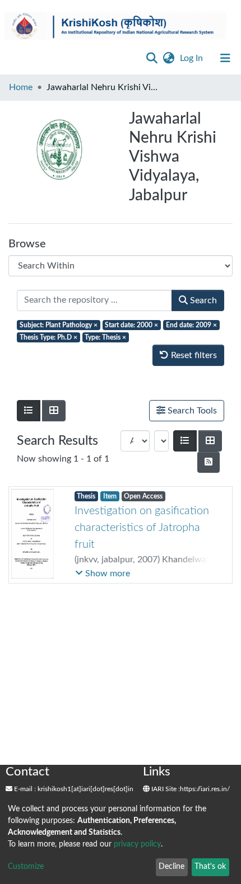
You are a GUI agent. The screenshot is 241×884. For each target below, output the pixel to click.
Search (202, 300)
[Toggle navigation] (225, 58)
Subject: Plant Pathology (59, 325)
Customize (26, 867)
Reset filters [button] (193, 355)
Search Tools (191, 410)
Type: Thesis (105, 337)
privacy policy (137, 844)
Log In (192, 58)
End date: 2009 (191, 325)
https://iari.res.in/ (205, 789)
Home (21, 87)
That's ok (210, 867)
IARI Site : (165, 789)
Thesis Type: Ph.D (48, 337)
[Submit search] (151, 58)
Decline (171, 867)
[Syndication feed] (208, 462)
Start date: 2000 (131, 325)
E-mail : (24, 789)
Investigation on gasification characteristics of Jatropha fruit (142, 527)
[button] (168, 58)
